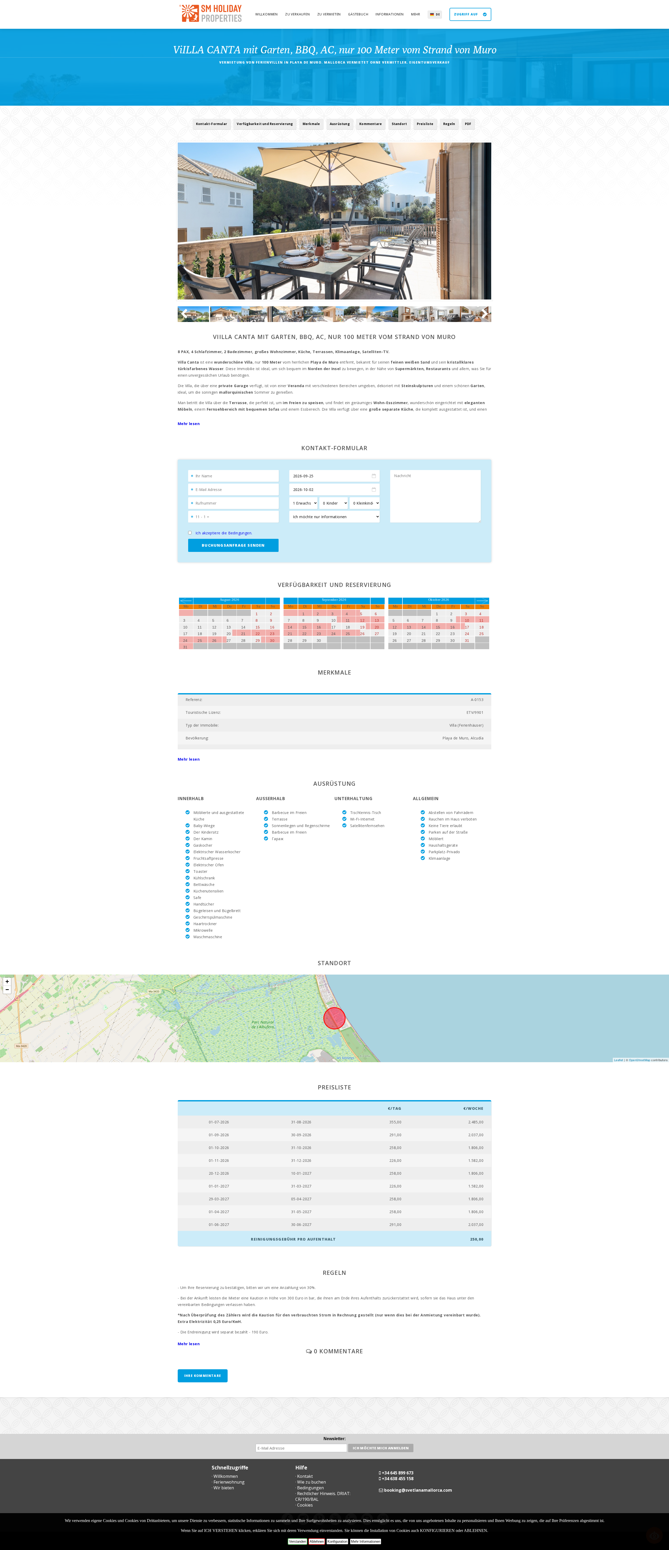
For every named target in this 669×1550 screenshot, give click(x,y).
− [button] (7, 989)
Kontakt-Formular (211, 124)
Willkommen (266, 14)
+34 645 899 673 (397, 1473)
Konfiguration (337, 1541)
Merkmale (311, 124)
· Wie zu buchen (310, 1482)
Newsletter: (335, 1438)
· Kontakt (304, 1476)
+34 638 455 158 (397, 1478)
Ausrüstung (340, 124)
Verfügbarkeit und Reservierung (265, 124)
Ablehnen (317, 1541)
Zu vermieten (329, 14)
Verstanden (297, 1541)
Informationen (389, 14)
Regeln (449, 124)
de (438, 14)
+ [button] (7, 981)
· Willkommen (225, 1476)
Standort (399, 124)
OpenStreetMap (639, 1060)
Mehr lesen (189, 423)
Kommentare (370, 124)
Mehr (415, 14)
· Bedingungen (309, 1488)
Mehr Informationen (365, 1541)
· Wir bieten (223, 1488)
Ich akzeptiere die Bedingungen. (223, 532)
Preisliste (425, 124)
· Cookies (304, 1505)
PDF (468, 124)
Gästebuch (358, 14)
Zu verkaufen (297, 14)
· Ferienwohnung (228, 1482)
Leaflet (618, 1060)
